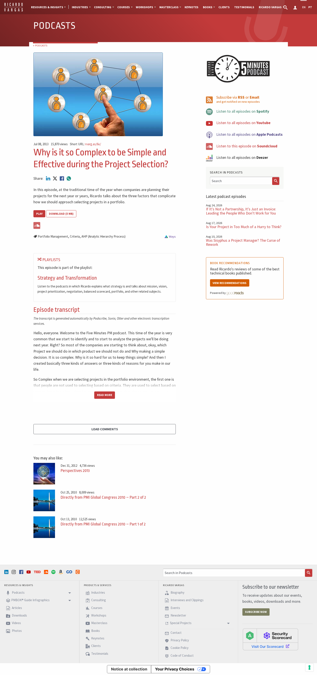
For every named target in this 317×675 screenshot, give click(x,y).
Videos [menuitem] (16, 623)
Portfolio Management (53, 236)
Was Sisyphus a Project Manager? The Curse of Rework (243, 242)
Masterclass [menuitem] (169, 7)
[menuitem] (286, 7)
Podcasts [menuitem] (18, 592)
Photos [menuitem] (16, 631)
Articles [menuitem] (16, 608)
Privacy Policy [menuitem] (179, 640)
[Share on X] (55, 178)
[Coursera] (69, 572)
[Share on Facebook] (62, 178)
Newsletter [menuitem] (178, 615)
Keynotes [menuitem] (191, 7)
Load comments (104, 429)
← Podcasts (40, 45)
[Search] (275, 181)
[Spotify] (53, 572)
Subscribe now (256, 612)
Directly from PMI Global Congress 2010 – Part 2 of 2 (103, 497)
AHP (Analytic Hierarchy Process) (104, 236)
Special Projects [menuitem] (180, 623)
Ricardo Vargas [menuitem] (270, 7)
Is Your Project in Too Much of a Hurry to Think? (243, 226)
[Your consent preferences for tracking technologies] (309, 667)
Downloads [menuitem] (19, 615)
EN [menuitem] (304, 7)
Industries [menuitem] (80, 7)
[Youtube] (29, 572)
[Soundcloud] (46, 572)
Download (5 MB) (61, 214)
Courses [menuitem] (123, 7)
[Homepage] (13, 10)
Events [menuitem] (175, 608)
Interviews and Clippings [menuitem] (187, 600)
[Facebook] (21, 572)
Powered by (218, 293)
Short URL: (85, 144)
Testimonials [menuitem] (244, 7)
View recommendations (229, 283)
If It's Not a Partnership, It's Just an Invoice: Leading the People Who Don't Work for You (241, 211)
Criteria (75, 236)
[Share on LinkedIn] (48, 178)
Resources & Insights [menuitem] (47, 7)
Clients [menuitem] (224, 7)
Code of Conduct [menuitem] (182, 655)
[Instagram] (14, 572)
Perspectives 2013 (75, 470)
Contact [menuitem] (176, 633)
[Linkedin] (6, 572)
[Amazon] (61, 572)
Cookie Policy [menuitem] (179, 648)
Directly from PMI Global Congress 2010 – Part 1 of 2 (103, 524)
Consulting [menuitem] (102, 7)
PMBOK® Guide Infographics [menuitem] (30, 600)
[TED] (38, 571)
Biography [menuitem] (177, 592)
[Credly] (78, 572)
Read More (104, 395)
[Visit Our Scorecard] (270, 639)
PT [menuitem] (310, 7)
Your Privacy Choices (174, 669)
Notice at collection (129, 669)
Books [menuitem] (207, 7)
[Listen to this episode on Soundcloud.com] (104, 224)
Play (39, 214)
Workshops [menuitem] (144, 7)
